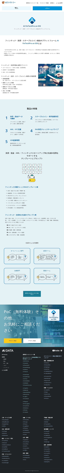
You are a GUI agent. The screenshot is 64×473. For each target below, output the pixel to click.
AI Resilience (25, 408)
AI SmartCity (46, 433)
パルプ (4, 365)
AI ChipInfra (25, 388)
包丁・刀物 (5, 363)
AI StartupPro (47, 461)
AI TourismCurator (6, 451)
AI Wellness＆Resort (6, 445)
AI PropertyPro (47, 424)
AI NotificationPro (6, 458)
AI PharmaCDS (26, 365)
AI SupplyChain (5, 424)
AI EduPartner (5, 435)
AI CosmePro (47, 390)
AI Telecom (25, 371)
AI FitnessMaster (47, 396)
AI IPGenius (25, 428)
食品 (4, 361)
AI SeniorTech (47, 394)
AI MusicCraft (47, 380)
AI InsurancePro (26, 432)
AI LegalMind (25, 426)
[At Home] (9, 3)
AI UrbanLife (46, 431)
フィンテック (6, 367)
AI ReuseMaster (5, 419)
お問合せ (47, 8)
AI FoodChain (26, 398)
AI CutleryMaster (47, 373)
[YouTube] (55, 350)
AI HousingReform (48, 437)
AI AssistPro (46, 447)
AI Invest (25, 434)
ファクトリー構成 (44, 3)
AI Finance (25, 424)
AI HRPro (4, 426)
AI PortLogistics (26, 403)
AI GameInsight (5, 462)
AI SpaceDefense (26, 392)
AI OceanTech (26, 405)
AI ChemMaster (26, 455)
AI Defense (25, 369)
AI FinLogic (25, 422)
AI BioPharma (26, 361)
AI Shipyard (25, 401)
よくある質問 (59, 3)
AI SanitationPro (26, 457)
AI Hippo (46, 392)
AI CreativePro (5, 460)
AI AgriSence (25, 439)
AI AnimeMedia (26, 381)
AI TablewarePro (47, 382)
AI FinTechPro (26, 419)
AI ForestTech (26, 441)
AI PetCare (46, 398)
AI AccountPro (47, 453)
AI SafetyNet (25, 383)
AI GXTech (25, 378)
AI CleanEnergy (26, 376)
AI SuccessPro (47, 449)
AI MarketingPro (5, 456)
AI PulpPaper (47, 367)
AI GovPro (25, 446)
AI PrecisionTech (47, 376)
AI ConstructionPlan (48, 426)
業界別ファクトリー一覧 (32, 3)
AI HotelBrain (5, 449)
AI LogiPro (25, 396)
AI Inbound (4, 442)
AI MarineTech (26, 394)
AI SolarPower (26, 374)
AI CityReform (47, 435)
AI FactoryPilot (47, 365)
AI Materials (25, 390)
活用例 (51, 3)
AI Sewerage (46, 441)
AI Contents (25, 412)
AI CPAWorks (26, 430)
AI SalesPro (46, 455)
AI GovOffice (25, 444)
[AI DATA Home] (7, 350)
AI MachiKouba (47, 378)
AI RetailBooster (5, 422)
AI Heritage (4, 431)
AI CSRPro (25, 450)
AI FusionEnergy (26, 367)
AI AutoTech (46, 369)
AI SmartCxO (46, 457)
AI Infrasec (25, 410)
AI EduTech (4, 433)
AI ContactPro (47, 451)
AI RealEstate (47, 419)
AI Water (46, 439)
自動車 (4, 359)
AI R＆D (24, 459)
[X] (61, 350)
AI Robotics (46, 362)
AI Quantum (25, 363)
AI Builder (46, 422)
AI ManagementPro (48, 459)
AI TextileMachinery (48, 371)
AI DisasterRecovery (27, 385)
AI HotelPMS (4, 447)
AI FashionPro (47, 385)
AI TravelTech (5, 440)
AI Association (26, 448)
